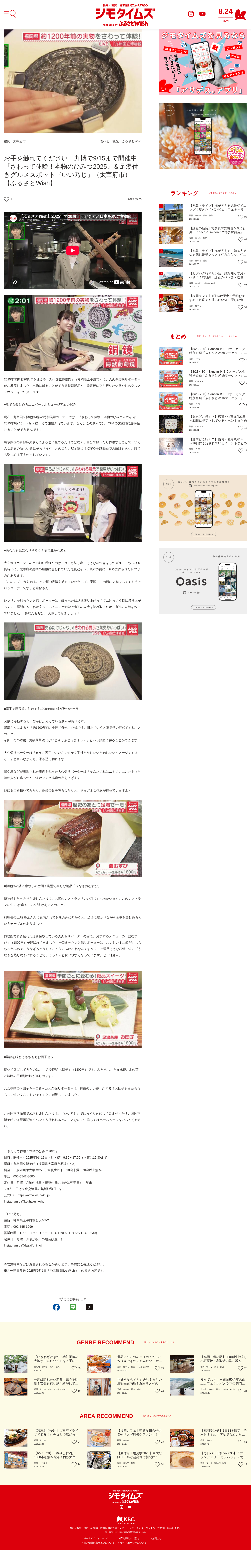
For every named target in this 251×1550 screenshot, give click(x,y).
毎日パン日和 (220, 1463)
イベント (199, 359)
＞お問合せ (156, 1538)
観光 (116, 141)
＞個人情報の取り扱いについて (98, 1542)
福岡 (7, 141)
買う (52, 1367)
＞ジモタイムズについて (94, 1538)
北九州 (37, 1367)
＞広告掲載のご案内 (128, 1538)
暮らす (126, 1463)
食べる (105, 141)
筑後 (191, 449)
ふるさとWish (132, 141)
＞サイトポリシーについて (132, 1542)
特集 (211, 216)
